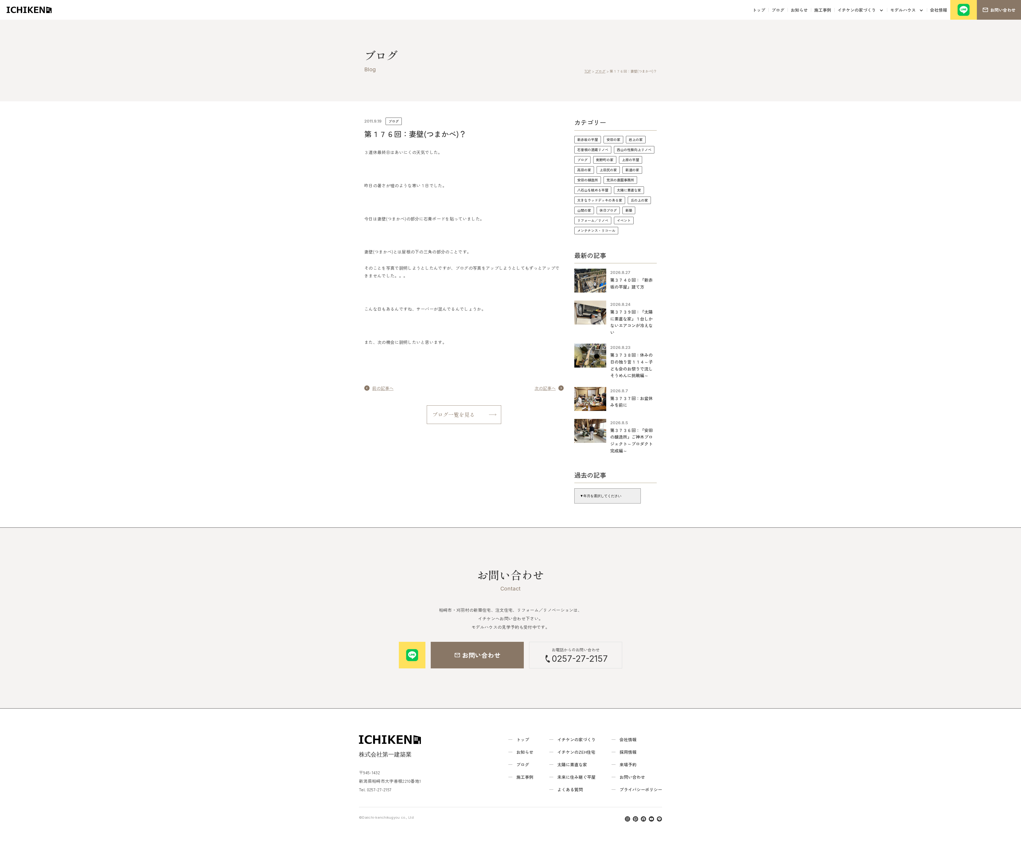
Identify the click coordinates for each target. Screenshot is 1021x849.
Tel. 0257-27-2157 (375, 789)
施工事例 (822, 10)
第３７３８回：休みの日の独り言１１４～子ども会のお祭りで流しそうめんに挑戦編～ (631, 365)
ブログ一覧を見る (453, 414)
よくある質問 (570, 789)
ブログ (778, 10)
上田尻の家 (608, 169)
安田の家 (613, 139)
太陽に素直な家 (629, 190)
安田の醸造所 (587, 179)
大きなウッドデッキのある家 (599, 200)
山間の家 (584, 210)
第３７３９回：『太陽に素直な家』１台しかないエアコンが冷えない (631, 322)
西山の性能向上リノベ (634, 149)
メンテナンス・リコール (596, 230)
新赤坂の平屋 (587, 139)
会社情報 (938, 10)
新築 (628, 210)
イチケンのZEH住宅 (576, 752)
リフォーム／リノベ (592, 220)
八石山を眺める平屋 (592, 190)
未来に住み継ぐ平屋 (576, 777)
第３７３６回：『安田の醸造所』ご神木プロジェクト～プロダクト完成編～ (631, 440)
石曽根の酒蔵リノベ (592, 149)
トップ (758, 10)
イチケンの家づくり (857, 10)
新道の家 (632, 169)
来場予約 (628, 764)
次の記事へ (545, 388)
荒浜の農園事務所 (620, 179)
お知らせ (799, 10)
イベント (624, 220)
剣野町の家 (604, 159)
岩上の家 (636, 139)
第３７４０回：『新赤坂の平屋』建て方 (631, 283)
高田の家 (584, 169)
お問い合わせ (632, 777)
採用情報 (628, 752)
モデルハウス (903, 10)
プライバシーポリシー (641, 789)
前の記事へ (383, 388)
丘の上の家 (639, 200)
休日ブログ (608, 210)
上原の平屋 (630, 159)
